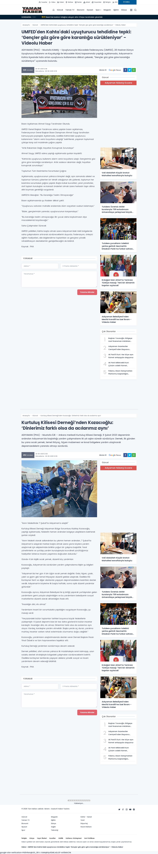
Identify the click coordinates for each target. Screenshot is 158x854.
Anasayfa (26, 25)
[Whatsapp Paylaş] (134, 70)
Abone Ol (102, 70)
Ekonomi (80, 10)
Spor (98, 10)
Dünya (124, 10)
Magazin (107, 10)
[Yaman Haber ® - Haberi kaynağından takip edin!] (32, 10)
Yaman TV (69, 10)
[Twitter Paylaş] (130, 70)
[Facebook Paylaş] (125, 70)
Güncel (60, 10)
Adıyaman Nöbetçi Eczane (118, 82)
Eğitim (116, 10)
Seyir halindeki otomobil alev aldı (59, 17)
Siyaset (90, 10)
